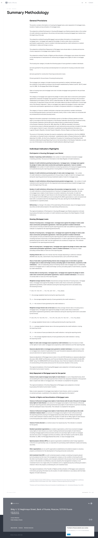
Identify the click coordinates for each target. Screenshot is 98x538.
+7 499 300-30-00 (15, 513)
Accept (69, 534)
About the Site (14, 527)
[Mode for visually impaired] (82, 2)
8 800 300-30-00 (15, 512)
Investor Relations (15, 517)
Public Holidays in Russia (16, 519)
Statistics (10, 8)
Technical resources (28, 527)
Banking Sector (14, 8)
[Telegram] (91, 519)
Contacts (21, 527)
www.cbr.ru (73, 530)
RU (85, 2)
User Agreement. (85, 530)
